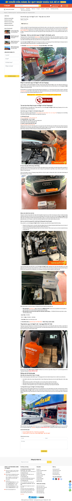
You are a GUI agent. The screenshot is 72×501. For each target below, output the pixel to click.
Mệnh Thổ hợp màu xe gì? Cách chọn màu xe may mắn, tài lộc (15, 47)
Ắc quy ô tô (38, 469)
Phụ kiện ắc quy (39, 480)
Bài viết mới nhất (8, 28)
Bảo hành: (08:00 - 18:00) (12, 486)
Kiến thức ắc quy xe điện (8, 18)
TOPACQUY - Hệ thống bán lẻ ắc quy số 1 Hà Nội (37, 499)
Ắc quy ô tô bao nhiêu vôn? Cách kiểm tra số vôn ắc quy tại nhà (15, 31)
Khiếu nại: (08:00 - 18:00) (12, 487)
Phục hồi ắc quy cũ (56, 473)
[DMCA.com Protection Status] (40, 497)
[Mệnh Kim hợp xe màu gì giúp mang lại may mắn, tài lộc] (7, 37)
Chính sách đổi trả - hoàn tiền (42, 487)
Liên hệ (47, 8)
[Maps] (70, 482)
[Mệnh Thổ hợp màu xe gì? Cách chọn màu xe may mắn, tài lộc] (7, 48)
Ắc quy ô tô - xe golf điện (41, 474)
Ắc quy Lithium (39, 477)
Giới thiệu (28, 8)
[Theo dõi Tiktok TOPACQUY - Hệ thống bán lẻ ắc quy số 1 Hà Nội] (56, 479)
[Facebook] (70, 484)
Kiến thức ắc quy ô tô (8, 23)
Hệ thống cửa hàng (54, 8)
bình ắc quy (37, 37)
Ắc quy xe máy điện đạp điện (41, 470)
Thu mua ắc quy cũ (56, 471)
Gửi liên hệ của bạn (12, 76)
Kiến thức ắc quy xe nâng (9, 21)
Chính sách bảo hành (40, 490)
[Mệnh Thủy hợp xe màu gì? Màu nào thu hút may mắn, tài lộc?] (7, 42)
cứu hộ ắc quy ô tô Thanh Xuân (36, 321)
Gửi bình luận (44, 451)
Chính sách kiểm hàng (40, 492)
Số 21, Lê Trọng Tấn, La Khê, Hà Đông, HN (29, 117)
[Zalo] (70, 487)
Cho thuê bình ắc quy (56, 474)
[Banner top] (36, 1)
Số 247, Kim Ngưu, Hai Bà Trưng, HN (28, 124)
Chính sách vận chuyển (41, 488)
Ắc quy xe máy (39, 471)
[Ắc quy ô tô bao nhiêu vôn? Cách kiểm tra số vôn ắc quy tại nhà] (7, 32)
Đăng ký (49, 462)
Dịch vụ (33, 8)
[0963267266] (70, 490)
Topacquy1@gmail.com (12, 489)
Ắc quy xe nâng (39, 473)
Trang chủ (22, 8)
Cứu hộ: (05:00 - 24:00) (11, 483)
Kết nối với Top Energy (25, 10)
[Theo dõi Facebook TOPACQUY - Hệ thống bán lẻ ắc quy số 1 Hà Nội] (53, 479)
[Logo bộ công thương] (32, 497)
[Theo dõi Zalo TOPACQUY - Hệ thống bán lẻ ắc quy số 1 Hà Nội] (61, 479)
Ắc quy (38, 8)
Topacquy (34, 427)
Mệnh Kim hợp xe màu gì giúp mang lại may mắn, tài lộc (15, 36)
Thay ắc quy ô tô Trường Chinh (32, 45)
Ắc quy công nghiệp (40, 478)
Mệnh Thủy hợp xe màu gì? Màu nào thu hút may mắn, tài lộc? (15, 42)
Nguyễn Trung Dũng (24, 19)
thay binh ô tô (32, 308)
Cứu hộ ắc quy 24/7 (56, 469)
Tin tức (42, 8)
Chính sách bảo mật (40, 491)
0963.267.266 (55, 6)
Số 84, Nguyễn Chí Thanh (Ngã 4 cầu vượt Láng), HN (46, 112)
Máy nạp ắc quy (39, 481)
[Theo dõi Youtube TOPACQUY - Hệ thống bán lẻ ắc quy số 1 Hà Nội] (58, 479)
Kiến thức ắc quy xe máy (8, 25)
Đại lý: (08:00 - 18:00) (11, 484)
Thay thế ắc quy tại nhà (57, 470)
